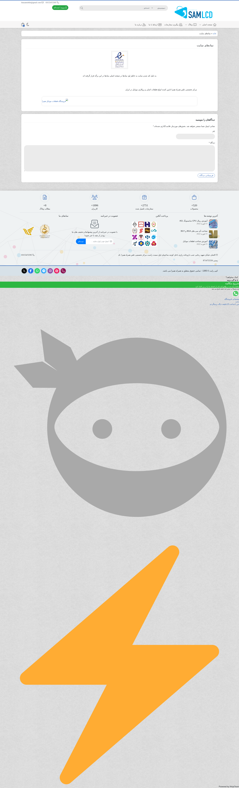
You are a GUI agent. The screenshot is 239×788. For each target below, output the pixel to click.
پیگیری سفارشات (171, 25)
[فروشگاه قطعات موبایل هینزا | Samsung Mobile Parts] (194, 12)
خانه (214, 33)
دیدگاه (212, 143)
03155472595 (51, 3)
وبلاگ (190, 25)
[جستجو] (82, 8)
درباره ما (138, 25)
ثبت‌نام (81, 241)
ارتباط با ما (153, 25)
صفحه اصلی (207, 25)
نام (214, 131)
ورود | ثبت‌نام (59, 7)
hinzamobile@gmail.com (31, 3)
